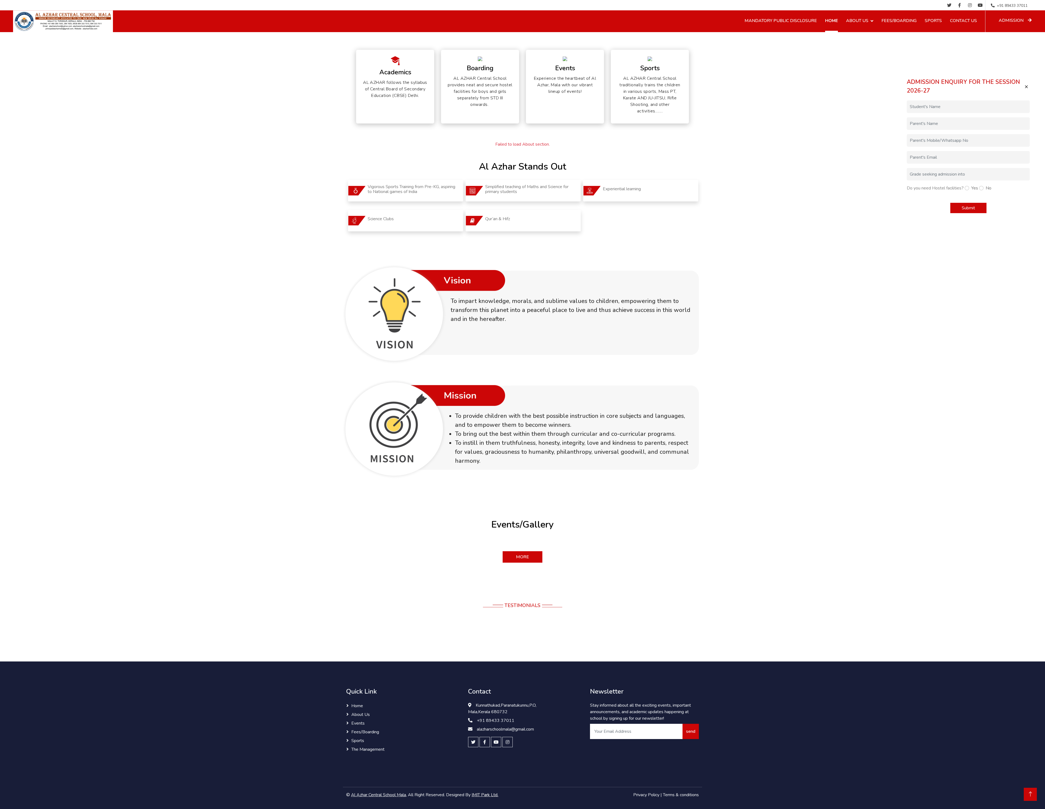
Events (358, 723)
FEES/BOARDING (899, 21)
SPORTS (933, 21)
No (988, 188)
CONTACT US (963, 21)
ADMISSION (1011, 20)
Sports (357, 741)
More (522, 557)
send (690, 731)
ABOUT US (857, 21)
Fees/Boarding (365, 732)
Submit (968, 208)
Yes (974, 188)
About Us (360, 715)
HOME (831, 21)
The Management (368, 749)
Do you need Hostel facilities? (935, 188)
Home (357, 706)
